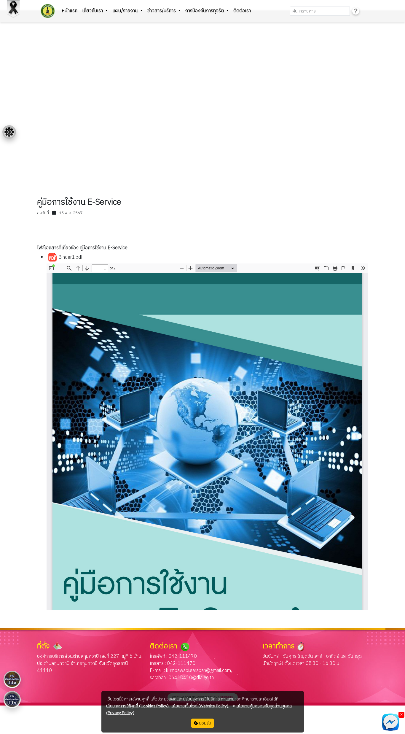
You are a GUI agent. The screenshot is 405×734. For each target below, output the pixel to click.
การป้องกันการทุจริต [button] (205, 11)
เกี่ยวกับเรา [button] (93, 11)
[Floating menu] (9, 132)
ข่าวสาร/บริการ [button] (162, 11)
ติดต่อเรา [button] (242, 11)
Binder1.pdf (69, 257)
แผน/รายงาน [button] (125, 11)
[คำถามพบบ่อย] (356, 11)
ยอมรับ (204, 723)
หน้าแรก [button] (69, 11)
